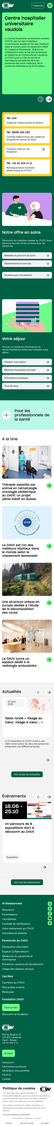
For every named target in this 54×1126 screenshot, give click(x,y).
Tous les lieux (11, 385)
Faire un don (12, 1007)
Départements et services (17, 263)
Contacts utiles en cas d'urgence (18, 150)
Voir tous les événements (27, 882)
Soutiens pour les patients (18, 275)
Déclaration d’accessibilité (15, 1070)
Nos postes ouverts (13, 987)
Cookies (6, 1079)
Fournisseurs (9, 914)
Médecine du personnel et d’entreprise (17, 957)
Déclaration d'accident (15, 946)
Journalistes (9, 919)
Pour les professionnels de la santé (32, 415)
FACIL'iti (6, 1074)
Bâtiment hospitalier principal (20, 369)
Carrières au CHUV (13, 982)
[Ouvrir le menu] (50, 5)
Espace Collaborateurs (15, 951)
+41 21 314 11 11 (10, 1042)
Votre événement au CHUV (18, 928)
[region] (27, 53)
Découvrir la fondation (15, 1014)
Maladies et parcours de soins (19, 255)
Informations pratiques (16, 377)
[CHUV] (8, 5)
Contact (8, 1053)
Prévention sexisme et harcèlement (22, 964)
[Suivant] (49, 99)
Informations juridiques (14, 1066)
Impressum (8, 1062)
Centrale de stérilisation (16, 923)
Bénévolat (8, 991)
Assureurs (8, 909)
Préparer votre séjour (15, 361)
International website (14, 933)
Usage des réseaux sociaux (18, 968)
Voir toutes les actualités (27, 774)
